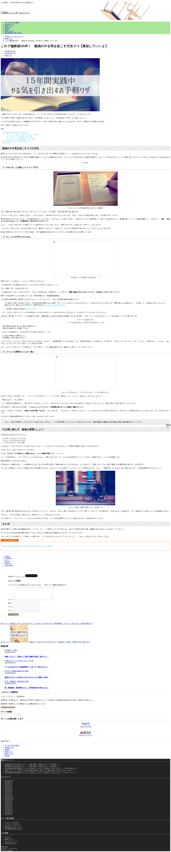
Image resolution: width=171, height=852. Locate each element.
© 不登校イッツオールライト (9, 848)
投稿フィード (9, 839)
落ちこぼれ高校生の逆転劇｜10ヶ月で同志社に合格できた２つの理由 (27, 546)
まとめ (7, 143)
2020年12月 (9, 797)
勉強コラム (9, 27)
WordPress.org (10, 843)
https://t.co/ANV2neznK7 (55, 305)
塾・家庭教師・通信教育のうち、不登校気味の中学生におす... (27, 688)
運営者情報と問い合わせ (13, 33)
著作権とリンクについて (13, 827)
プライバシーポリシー (13, 824)
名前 (10, 603)
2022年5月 (8, 789)
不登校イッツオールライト (15, 12)
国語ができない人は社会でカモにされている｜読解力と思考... (27, 677)
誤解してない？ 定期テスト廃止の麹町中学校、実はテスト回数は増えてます (32, 770)
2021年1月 (8, 795)
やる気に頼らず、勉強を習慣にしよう (18, 141)
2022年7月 (8, 785)
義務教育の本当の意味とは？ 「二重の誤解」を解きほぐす (26, 764)
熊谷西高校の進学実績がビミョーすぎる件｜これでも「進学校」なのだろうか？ (33, 768)
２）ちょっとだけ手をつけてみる (20, 136)
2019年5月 (8, 810)
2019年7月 (8, 808)
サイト (10, 610)
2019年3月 (8, 814)
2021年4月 (8, 793)
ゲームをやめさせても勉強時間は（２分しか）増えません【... (27, 667)
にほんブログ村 (85, 726)
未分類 (7, 756)
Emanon (10, 850)
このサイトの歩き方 (12, 822)
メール (11, 607)
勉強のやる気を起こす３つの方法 (16, 132)
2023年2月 (8, 783)
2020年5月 (8, 801)
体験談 (7, 29)
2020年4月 (8, 804)
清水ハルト (9, 55)
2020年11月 (9, 799)
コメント (11, 599)
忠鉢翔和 (53, 766)
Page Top (4, 846)
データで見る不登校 (12, 22)
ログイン (8, 837)
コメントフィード (11, 841)
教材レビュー (9, 31)
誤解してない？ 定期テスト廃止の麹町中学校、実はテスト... (27, 656)
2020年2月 (8, 806)
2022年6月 (8, 787)
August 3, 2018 (30, 309)
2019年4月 (8, 812)
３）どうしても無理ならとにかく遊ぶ (22, 138)
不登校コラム (9, 24)
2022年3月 (8, 791)
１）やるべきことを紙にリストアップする (24, 134)
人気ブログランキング (85, 735)
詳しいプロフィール (8, 707)
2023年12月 (9, 781)
